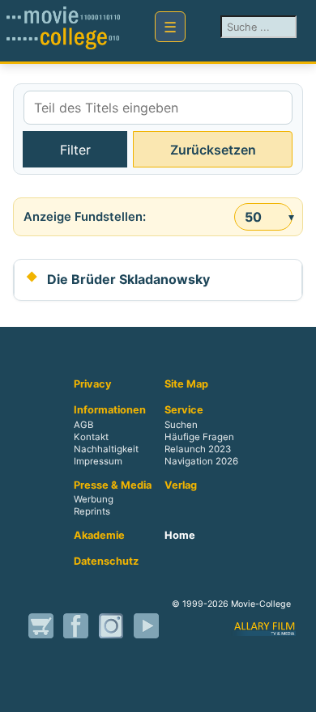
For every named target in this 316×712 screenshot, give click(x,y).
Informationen (110, 410)
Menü (170, 26)
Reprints (92, 512)
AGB (83, 424)
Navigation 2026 (201, 461)
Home (179, 535)
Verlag (180, 485)
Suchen (181, 424)
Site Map (186, 384)
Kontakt (91, 437)
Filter (75, 150)
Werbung (93, 500)
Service (183, 410)
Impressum (98, 461)
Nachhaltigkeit (106, 449)
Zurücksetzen (213, 150)
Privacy (93, 384)
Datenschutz (106, 561)
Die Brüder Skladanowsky (128, 279)
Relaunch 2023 (197, 449)
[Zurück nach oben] (295, 691)
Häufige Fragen (199, 437)
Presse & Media (113, 485)
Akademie (99, 535)
